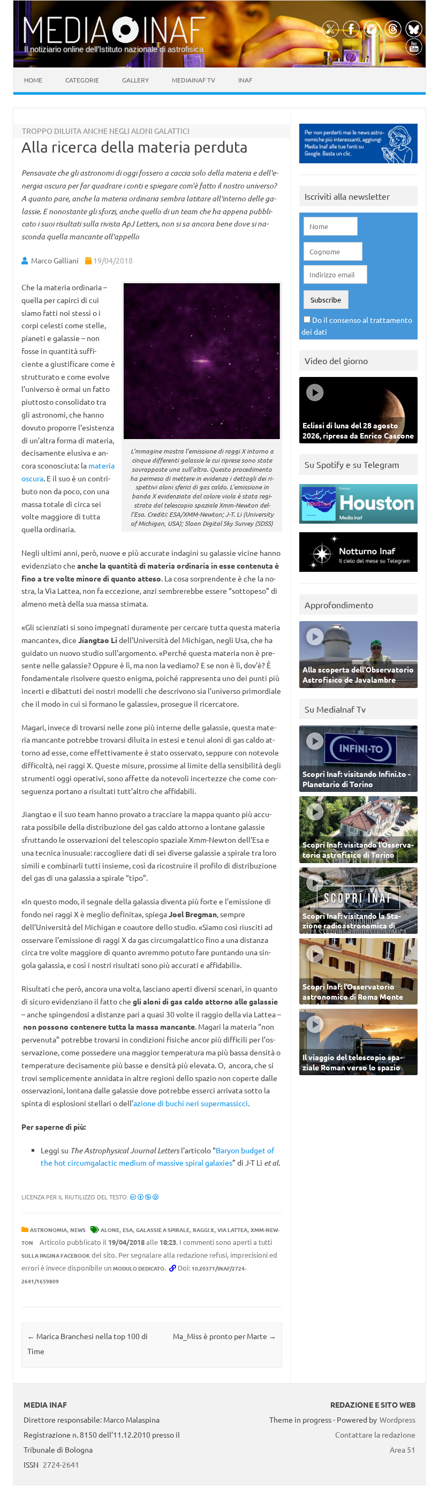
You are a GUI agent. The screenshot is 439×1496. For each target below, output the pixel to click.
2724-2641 (61, 1464)
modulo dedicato (138, 1268)
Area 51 (402, 1449)
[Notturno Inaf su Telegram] (358, 574)
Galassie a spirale (163, 1230)
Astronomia (48, 1230)
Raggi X (203, 1230)
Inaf (245, 79)
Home (33, 79)
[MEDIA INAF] (114, 41)
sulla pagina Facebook (55, 1255)
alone (110, 1230)
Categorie (82, 79)
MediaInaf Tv (193, 79)
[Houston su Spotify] (358, 526)
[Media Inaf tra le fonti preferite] (358, 165)
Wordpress (397, 1419)
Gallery (135, 79)
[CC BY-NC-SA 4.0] (144, 1196)
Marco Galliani (55, 260)
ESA (128, 1230)
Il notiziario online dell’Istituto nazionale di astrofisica (113, 49)
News (78, 1230)
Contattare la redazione (375, 1434)
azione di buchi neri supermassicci (190, 1103)
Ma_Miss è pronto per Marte (224, 1336)
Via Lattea (232, 1230)
